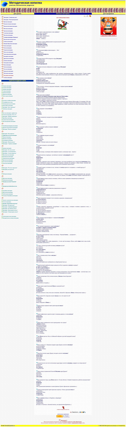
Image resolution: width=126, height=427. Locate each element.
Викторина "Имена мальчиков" (9, 129)
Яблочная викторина (8, 28)
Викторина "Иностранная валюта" (10, 210)
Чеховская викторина (7, 163)
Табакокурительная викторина (9, 216)
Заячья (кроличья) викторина (10, 54)
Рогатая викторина (8, 69)
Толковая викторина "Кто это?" (10, 114)
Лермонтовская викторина (8, 158)
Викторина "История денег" (9, 205)
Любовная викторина (7, 108)
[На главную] (90, 16)
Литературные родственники (9, 103)
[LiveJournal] (85, 412)
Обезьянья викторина (8, 73)
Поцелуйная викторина (8, 105)
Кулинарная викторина (8, 140)
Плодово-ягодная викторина (10, 23)
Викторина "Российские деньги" (10, 208)
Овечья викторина (8, 67)
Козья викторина (7, 64)
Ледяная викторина (7, 85)
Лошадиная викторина (9, 62)
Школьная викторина (7, 178)
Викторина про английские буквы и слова (10, 186)
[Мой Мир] (83, 412)
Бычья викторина (7, 45)
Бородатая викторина (8, 71)
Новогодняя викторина (8, 96)
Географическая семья (8, 102)
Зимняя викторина (7, 92)
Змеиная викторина (8, 60)
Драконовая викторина (9, 58)
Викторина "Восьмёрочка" (8, 133)
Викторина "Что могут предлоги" (10, 167)
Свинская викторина (8, 41)
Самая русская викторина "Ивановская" (11, 37)
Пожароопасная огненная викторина (11, 218)
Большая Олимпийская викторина (10, 195)
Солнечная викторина (8, 33)
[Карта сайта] (87, 16)
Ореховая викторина (8, 30)
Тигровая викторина (8, 50)
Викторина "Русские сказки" (9, 149)
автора (80, 422)
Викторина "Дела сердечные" (9, 107)
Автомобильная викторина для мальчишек (10, 125)
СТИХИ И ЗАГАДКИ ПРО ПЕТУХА (63, 409)
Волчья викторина (8, 47)
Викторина (10, 17)
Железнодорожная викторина (9, 121)
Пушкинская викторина (8, 156)
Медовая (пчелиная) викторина (10, 26)
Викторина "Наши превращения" (11, 19)
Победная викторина (7, 173)
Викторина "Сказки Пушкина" (9, 151)
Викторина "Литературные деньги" (10, 211)
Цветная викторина (8, 21)
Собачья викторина (8, 77)
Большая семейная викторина (9, 100)
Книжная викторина (7, 148)
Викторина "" (10, 206)
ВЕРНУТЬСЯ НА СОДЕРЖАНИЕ (63, 414)
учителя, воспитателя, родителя (21, 5)
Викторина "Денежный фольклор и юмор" (10, 203)
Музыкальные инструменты (10, 39)
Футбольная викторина (8, 194)
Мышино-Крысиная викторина (10, 43)
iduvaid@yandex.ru (10, 425)
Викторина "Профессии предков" (10, 116)
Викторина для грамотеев (8, 169)
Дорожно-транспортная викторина (10, 127)
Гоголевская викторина (8, 161)
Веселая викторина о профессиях (10, 113)
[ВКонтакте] (80, 412)
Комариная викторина (8, 56)
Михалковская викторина (8, 154)
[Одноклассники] (82, 412)
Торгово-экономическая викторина (10, 200)
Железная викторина (8, 35)
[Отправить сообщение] (84, 16)
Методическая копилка (25, 2)
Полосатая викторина (8, 52)
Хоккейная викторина (7, 190)
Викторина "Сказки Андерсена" (9, 153)
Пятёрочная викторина (8, 180)
